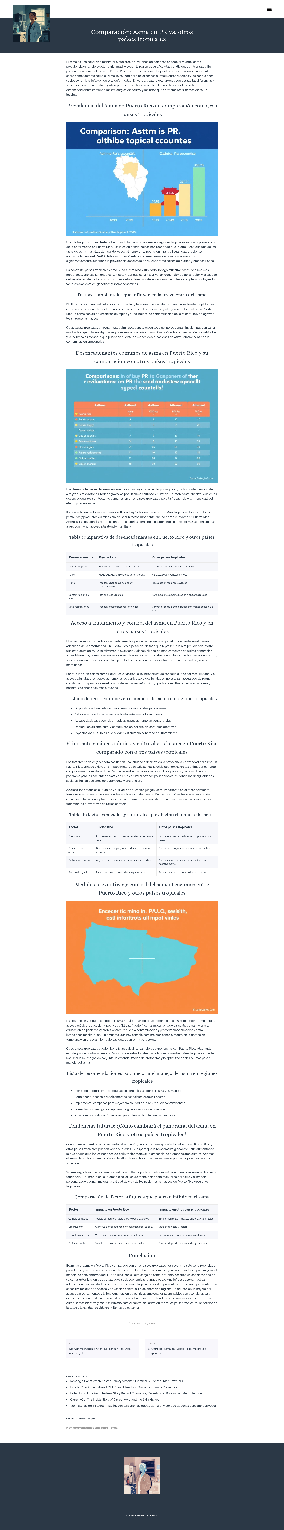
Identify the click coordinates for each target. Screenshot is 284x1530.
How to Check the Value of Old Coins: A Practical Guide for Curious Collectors (123, 1387)
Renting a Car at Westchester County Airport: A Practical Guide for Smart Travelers (126, 1381)
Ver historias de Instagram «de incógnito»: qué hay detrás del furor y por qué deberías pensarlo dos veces (143, 1405)
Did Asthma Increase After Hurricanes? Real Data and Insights (100, 1351)
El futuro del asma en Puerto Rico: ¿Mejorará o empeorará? (177, 1351)
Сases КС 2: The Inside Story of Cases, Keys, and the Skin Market (114, 1399)
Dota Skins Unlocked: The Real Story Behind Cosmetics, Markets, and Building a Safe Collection (136, 1393)
